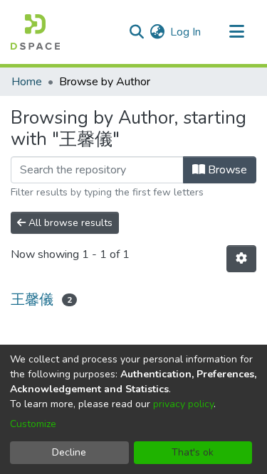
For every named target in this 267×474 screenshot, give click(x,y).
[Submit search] (136, 32)
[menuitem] (157, 32)
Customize (33, 424)
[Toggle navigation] (236, 31)
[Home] (35, 32)
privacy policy (183, 404)
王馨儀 (32, 299)
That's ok (193, 452)
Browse (226, 170)
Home (26, 82)
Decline (69, 452)
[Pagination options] (241, 258)
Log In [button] (186, 32)
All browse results (69, 223)
